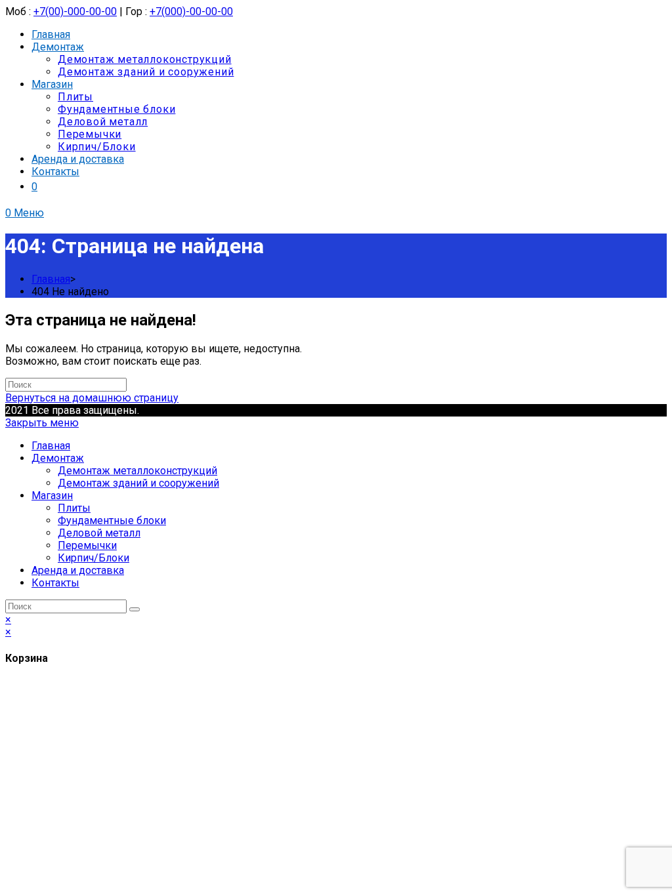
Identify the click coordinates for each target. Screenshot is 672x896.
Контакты (55, 583)
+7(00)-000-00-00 (75, 11)
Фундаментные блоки (112, 520)
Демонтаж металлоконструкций (137, 470)
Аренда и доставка (78, 570)
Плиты (74, 508)
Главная (51, 445)
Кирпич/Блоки (93, 558)
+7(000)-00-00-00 (191, 11)
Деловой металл (99, 533)
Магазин (52, 495)
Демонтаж (58, 458)
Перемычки (87, 545)
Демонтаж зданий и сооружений (138, 483)
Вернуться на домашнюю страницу (91, 398)
